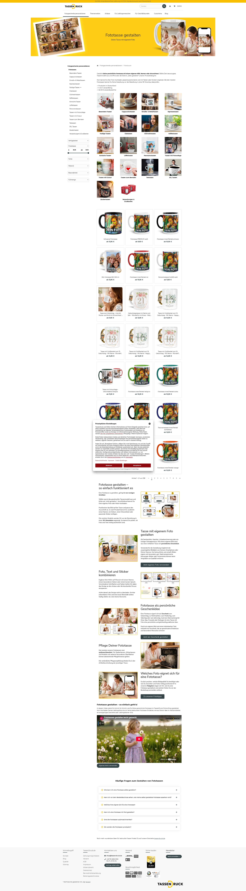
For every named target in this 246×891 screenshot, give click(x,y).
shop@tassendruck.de (114, 856)
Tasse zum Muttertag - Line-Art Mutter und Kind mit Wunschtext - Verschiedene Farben (110, 314)
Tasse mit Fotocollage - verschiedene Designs (110, 390)
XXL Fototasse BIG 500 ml (110, 277)
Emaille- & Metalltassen (150, 112)
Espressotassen (173, 112)
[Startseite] (97, 65)
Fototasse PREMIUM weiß (139, 239)
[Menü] (159, 872)
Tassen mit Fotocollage (173, 155)
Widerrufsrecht (88, 867)
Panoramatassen (150, 155)
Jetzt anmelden (173, 856)
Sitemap (66, 864)
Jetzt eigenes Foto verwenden (156, 565)
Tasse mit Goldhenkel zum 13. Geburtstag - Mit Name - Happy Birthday (167, 314)
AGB (84, 862)
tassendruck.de (159, 838)
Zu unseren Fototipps (152, 696)
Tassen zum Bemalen (128, 177)
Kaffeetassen (173, 134)
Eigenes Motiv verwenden (108, 765)
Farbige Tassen (105, 134)
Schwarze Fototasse (110, 239)
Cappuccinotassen (128, 112)
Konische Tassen (105, 155)
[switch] (156, 876)
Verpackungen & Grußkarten (128, 200)
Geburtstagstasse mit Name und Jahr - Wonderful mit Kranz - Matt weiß (139, 314)
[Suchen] (164, 6)
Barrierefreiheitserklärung (92, 873)
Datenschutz (87, 870)
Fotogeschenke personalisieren (79, 66)
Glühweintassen (150, 134)
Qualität (65, 862)
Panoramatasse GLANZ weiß (167, 277)
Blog (64, 859)
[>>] (180, 478)
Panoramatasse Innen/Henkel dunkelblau (168, 429)
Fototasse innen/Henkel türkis (168, 391)
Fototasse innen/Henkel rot (139, 277)
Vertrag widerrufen (113, 865)
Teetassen (149, 177)
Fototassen (72, 70)
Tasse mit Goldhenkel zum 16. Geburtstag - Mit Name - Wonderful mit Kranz (168, 353)
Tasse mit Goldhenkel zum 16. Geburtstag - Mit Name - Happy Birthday (139, 353)
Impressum (87, 864)
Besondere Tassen (105, 112)
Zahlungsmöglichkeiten (91, 856)
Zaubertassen (105, 199)
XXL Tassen (173, 177)
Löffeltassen (128, 155)
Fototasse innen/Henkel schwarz (168, 239)
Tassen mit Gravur (105, 177)
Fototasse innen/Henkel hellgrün (139, 391)
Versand (86, 859)
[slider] (68, 152)
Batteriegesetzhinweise (91, 876)
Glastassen (128, 134)
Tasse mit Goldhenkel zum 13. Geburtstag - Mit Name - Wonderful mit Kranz (110, 353)
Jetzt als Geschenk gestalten (155, 637)
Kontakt (65, 856)
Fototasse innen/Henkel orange (167, 468)
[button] (170, 6)
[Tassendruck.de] (73, 6)
